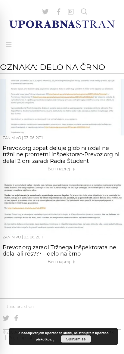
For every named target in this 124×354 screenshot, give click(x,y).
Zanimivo (12, 137)
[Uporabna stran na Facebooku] (58, 11)
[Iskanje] (84, 11)
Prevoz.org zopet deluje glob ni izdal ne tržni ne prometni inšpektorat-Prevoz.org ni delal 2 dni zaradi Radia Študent (61, 155)
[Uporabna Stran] (62, 24)
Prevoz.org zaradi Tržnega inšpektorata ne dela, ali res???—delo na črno (59, 250)
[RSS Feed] (70, 11)
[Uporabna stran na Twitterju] (45, 11)
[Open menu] (8, 45)
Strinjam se (76, 339)
